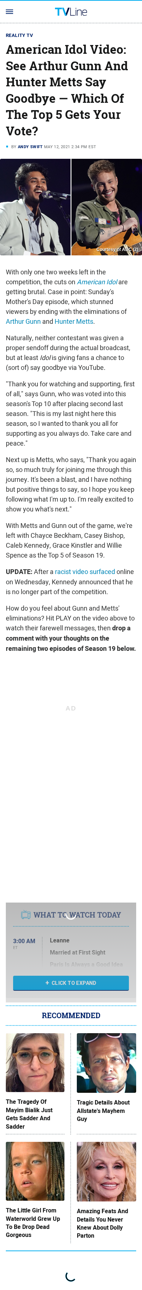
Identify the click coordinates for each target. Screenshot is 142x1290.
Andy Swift (30, 147)
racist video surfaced (85, 571)
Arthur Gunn (23, 321)
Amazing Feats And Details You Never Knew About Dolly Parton (102, 1223)
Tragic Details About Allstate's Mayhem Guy (103, 1111)
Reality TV (19, 35)
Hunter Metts (74, 321)
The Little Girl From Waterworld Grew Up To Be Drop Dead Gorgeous (33, 1223)
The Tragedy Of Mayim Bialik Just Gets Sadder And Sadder (29, 1114)
